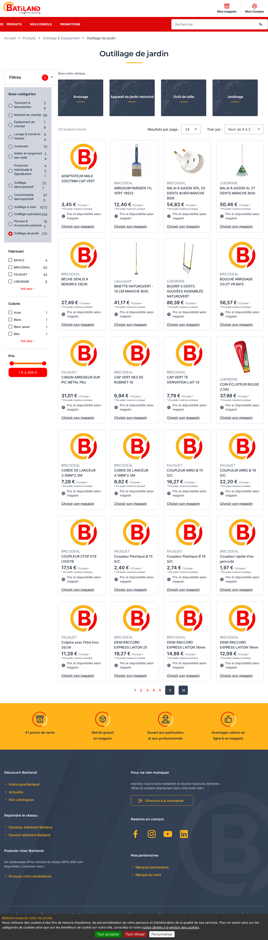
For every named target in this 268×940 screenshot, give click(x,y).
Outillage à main (25, 207)
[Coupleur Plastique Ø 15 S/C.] (136, 533)
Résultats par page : (163, 129)
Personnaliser (162, 934)
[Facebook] (135, 834)
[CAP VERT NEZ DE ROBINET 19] (136, 354)
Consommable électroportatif (24, 197)
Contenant (21, 146)
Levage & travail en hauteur (27, 136)
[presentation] (1, 24)
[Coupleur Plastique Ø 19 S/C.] (189, 533)
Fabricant (16, 251)
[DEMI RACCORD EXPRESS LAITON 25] (136, 619)
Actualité (15, 792)
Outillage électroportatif (24, 185)
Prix (11, 356)
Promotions (70, 24)
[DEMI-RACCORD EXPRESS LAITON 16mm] (189, 619)
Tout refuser (135, 934)
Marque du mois (148, 875)
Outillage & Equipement (61, 38)
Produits (14, 24)
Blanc (17, 319)
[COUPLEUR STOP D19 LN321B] (83, 533)
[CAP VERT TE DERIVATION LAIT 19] (189, 354)
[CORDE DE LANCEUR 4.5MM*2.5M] (136, 447)
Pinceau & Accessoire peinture (28, 223)
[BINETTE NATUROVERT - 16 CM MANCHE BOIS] (136, 259)
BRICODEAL (22, 267)
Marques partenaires (152, 867)
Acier (17, 312)
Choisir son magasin (77, 226)
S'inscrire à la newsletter (164, 801)
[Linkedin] (184, 834)
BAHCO (19, 260)
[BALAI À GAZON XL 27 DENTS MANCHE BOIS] (242, 161)
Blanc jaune (22, 326)
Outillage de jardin (26, 233)
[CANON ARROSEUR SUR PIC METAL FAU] (83, 354)
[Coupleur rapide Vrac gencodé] (242, 533)
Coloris (14, 303)
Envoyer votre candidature (29, 876)
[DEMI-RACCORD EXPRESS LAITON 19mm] (242, 619)
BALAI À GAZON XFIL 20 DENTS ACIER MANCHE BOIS (186, 193)
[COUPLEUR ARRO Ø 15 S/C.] (189, 447)
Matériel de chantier (27, 115)
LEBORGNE (21, 281)
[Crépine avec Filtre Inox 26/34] (83, 619)
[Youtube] (168, 834)
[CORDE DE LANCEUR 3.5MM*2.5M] (83, 447)
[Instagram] (151, 834)
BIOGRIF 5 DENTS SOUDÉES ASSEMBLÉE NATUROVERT (185, 291)
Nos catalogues (21, 800)
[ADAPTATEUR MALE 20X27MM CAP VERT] (83, 157)
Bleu (17, 334)
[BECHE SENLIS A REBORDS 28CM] (83, 255)
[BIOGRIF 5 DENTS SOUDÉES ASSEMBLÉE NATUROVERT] (189, 259)
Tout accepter (108, 934)
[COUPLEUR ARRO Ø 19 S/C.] (242, 447)
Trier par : (214, 129)
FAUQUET (20, 274)
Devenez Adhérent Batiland (30, 827)
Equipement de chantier (24, 124)
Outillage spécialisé (27, 214)
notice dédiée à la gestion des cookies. (171, 927)
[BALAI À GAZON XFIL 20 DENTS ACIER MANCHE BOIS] (189, 161)
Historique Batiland (23, 784)
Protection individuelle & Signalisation (23, 170)
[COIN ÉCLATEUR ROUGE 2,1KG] (242, 357)
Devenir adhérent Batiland (29, 835)
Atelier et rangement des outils (28, 155)
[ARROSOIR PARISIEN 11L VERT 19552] (136, 161)
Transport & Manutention (22, 105)
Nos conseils (41, 24)
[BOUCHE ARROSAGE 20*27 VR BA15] (242, 255)
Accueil (10, 38)
